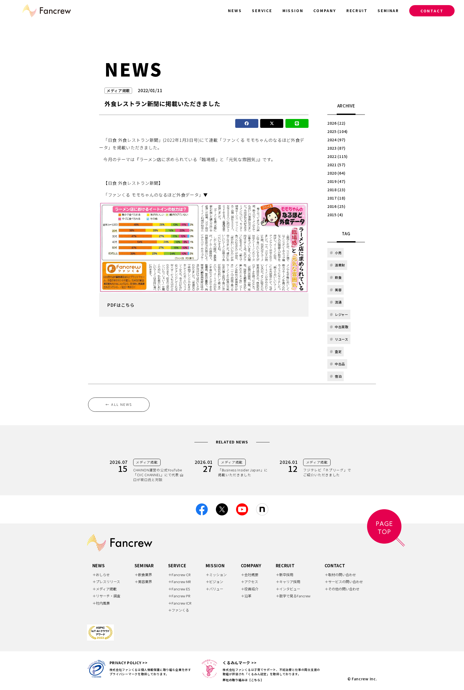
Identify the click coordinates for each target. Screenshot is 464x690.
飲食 (338, 277)
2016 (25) (336, 206)
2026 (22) (336, 123)
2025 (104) (337, 131)
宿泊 (338, 376)
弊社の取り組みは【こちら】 (243, 680)
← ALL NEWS (119, 404)
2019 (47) (336, 181)
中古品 (340, 364)
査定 (338, 351)
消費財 (340, 265)
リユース (341, 339)
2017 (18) (336, 198)
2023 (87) (336, 148)
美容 (338, 289)
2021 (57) (336, 164)
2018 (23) (336, 189)
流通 (338, 302)
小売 (338, 252)
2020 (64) (336, 173)
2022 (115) (337, 156)
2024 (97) (336, 139)
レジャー (341, 314)
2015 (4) (335, 214)
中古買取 (342, 326)
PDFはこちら (121, 305)
